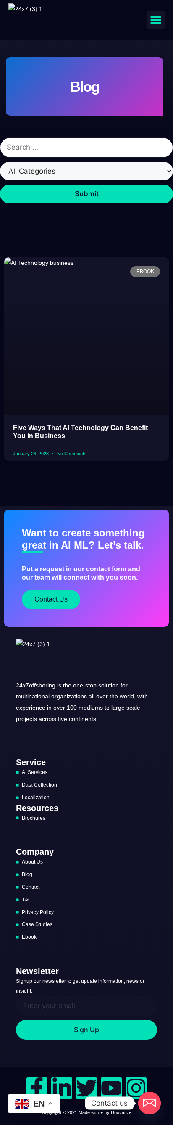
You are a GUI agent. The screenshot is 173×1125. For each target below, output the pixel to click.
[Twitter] (86, 1088)
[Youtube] (111, 1088)
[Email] (149, 1103)
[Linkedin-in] (61, 1088)
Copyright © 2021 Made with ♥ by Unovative (86, 1112)
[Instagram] (136, 1088)
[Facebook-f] (36, 1088)
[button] (156, 20)
